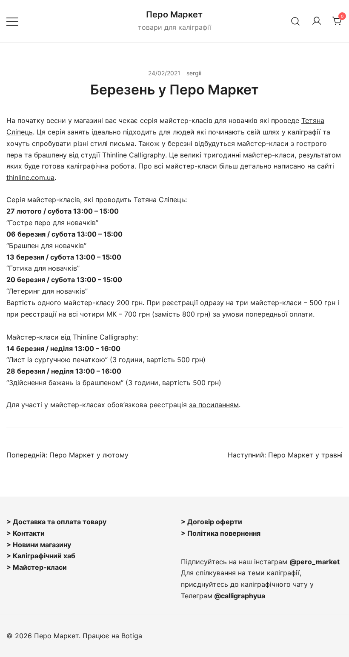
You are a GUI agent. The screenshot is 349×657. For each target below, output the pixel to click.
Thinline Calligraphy (133, 155)
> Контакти (25, 533)
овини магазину (44, 544)
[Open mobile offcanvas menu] (12, 21)
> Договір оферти (211, 521)
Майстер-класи (40, 567)
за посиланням (214, 404)
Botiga (131, 635)
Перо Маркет (174, 14)
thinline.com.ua (30, 177)
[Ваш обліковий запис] (317, 21)
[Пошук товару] (295, 21)
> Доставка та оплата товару (56, 521)
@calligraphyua (239, 595)
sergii (193, 73)
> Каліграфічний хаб (40, 555)
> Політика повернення (220, 533)
